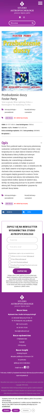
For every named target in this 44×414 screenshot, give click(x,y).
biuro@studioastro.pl (22, 331)
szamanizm (28, 112)
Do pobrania (22, 360)
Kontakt (21, 342)
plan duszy (9, 118)
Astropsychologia (10, 110)
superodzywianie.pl (22, 375)
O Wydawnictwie (22, 339)
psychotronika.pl (38, 373)
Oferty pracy (22, 345)
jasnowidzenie (9, 112)
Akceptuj (6, 410)
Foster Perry (9, 99)
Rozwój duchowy (30, 110)
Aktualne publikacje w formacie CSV (22, 356)
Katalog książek (22, 353)
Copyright (18, 385)
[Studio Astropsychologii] (22, 7)
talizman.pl (29, 373)
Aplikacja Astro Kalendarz (22, 363)
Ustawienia (26, 410)
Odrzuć (16, 410)
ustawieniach (6, 406)
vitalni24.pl (10, 373)
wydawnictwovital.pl (20, 373)
